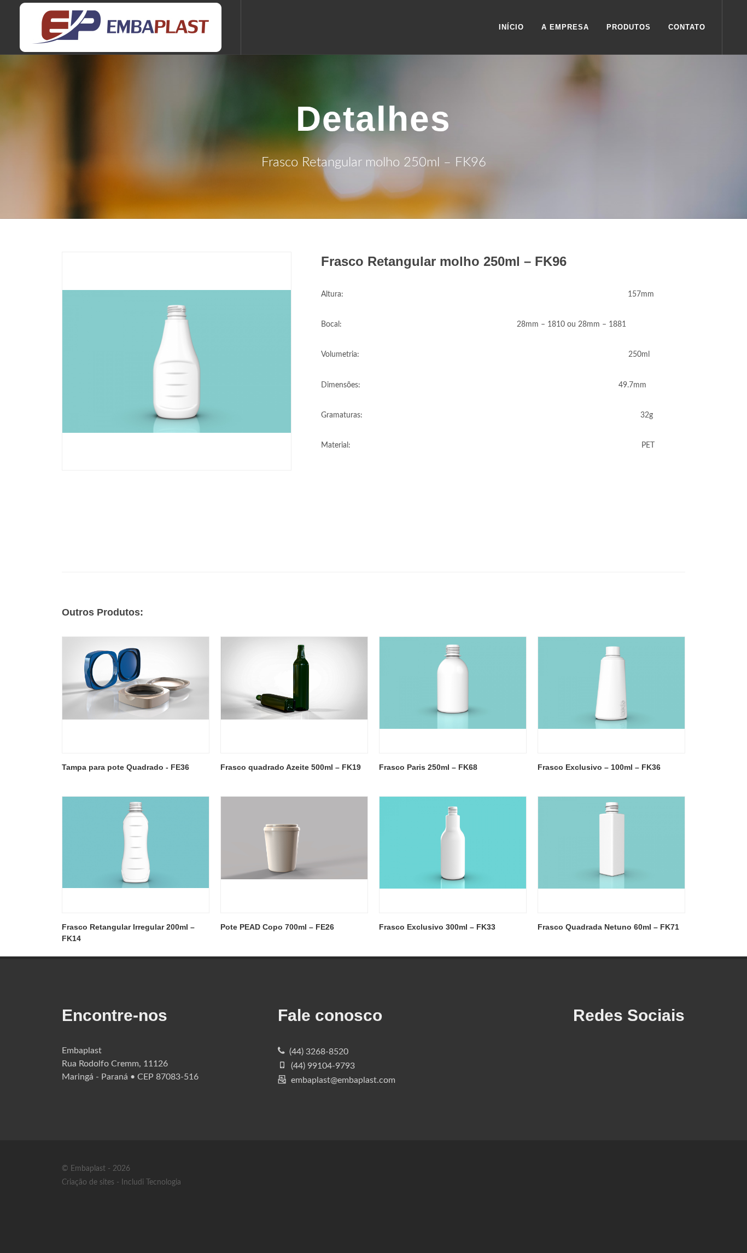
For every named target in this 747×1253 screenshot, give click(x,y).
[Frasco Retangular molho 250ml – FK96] (176, 361)
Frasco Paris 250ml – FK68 (428, 767)
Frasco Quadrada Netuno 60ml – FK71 (608, 927)
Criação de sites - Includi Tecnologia (121, 1182)
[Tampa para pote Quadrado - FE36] (135, 694)
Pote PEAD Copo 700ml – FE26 (277, 927)
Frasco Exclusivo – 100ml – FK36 (599, 767)
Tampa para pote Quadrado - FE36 (125, 767)
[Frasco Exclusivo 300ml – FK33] (453, 854)
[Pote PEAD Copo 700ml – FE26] (294, 854)
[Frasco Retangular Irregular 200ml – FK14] (135, 854)
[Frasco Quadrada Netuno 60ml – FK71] (611, 854)
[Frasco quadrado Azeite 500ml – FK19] (294, 694)
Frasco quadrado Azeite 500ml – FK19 (290, 767)
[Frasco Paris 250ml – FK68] (453, 694)
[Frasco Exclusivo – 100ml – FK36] (611, 694)
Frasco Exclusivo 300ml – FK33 (437, 927)
